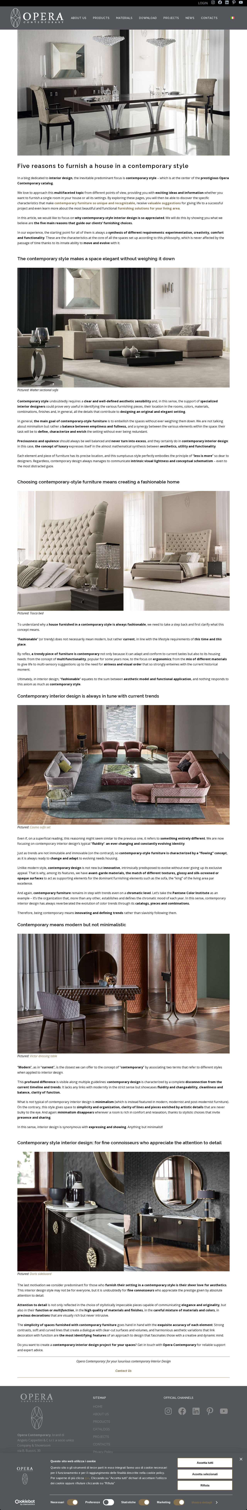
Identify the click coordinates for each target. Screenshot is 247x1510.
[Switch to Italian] (233, 18)
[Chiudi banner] (241, 1459)
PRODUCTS (101, 1422)
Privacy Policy (103, 1452)
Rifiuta (204, 1485)
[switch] (108, 1502)
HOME (97, 1406)
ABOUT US (101, 1414)
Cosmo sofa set (40, 827)
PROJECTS (101, 1437)
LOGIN (203, 3)
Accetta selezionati (205, 1474)
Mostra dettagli (202, 1502)
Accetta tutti (205, 1462)
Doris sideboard (40, 1274)
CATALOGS (101, 1429)
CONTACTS (101, 1444)
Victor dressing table (43, 1056)
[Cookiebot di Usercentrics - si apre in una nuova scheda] (25, 1502)
